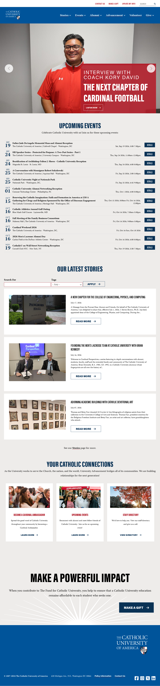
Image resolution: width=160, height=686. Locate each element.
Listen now (91, 107)
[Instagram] (142, 678)
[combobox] (66, 284)
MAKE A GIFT (133, 607)
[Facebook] (137, 678)
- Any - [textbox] (56, 285)
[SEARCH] (155, 3)
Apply (92, 284)
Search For (10, 280)
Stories (64, 15)
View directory (129, 535)
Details (149, 145)
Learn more (27, 535)
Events (79, 15)
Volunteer (136, 15)
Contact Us (100, 3)
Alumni (94, 15)
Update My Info (128, 3)
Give (149, 15)
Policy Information (103, 675)
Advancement (114, 15)
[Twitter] (148, 678)
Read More (83, 321)
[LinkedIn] (154, 678)
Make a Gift (113, 3)
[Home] (16, 15)
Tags (53, 280)
